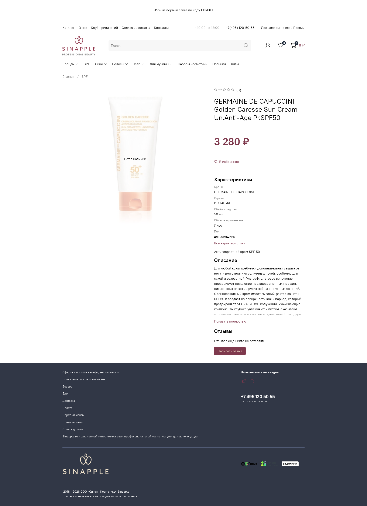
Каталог (68, 27)
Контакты (161, 27)
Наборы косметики (192, 64)
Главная (68, 76)
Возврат (67, 386)
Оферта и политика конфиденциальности (91, 372)
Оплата (67, 408)
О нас (83, 27)
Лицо (99, 64)
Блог (65, 393)
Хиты (235, 64)
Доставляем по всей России (283, 27)
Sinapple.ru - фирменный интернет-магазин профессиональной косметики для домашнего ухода (130, 436)
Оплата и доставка (136, 27)
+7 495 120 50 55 (258, 396)
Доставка (68, 401)
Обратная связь (73, 415)
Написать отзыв (230, 351)
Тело (137, 64)
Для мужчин (159, 64)
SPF (87, 64)
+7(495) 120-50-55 (240, 27)
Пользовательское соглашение (84, 379)
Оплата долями (72, 429)
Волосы (118, 64)
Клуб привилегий (104, 27)
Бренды (68, 64)
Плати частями (72, 422)
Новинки (219, 64)
